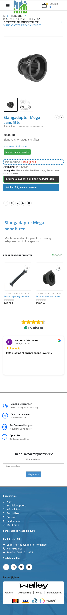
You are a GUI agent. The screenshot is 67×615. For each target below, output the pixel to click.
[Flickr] (29, 567)
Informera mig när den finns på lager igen (29, 179)
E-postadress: (33, 459)
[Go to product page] (18, 276)
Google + (23, 203)
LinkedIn (17, 203)
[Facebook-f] (6, 567)
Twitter (11, 203)
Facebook (5, 203)
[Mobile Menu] (8, 5)
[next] (61, 117)
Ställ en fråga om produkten (21, 187)
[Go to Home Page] (4, 15)
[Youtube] (21, 567)
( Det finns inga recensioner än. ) (30, 126)
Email (29, 203)
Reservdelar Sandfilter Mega (30, 170)
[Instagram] (14, 567)
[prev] (57, 117)
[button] (7, 66)
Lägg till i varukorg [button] (26, 268)
